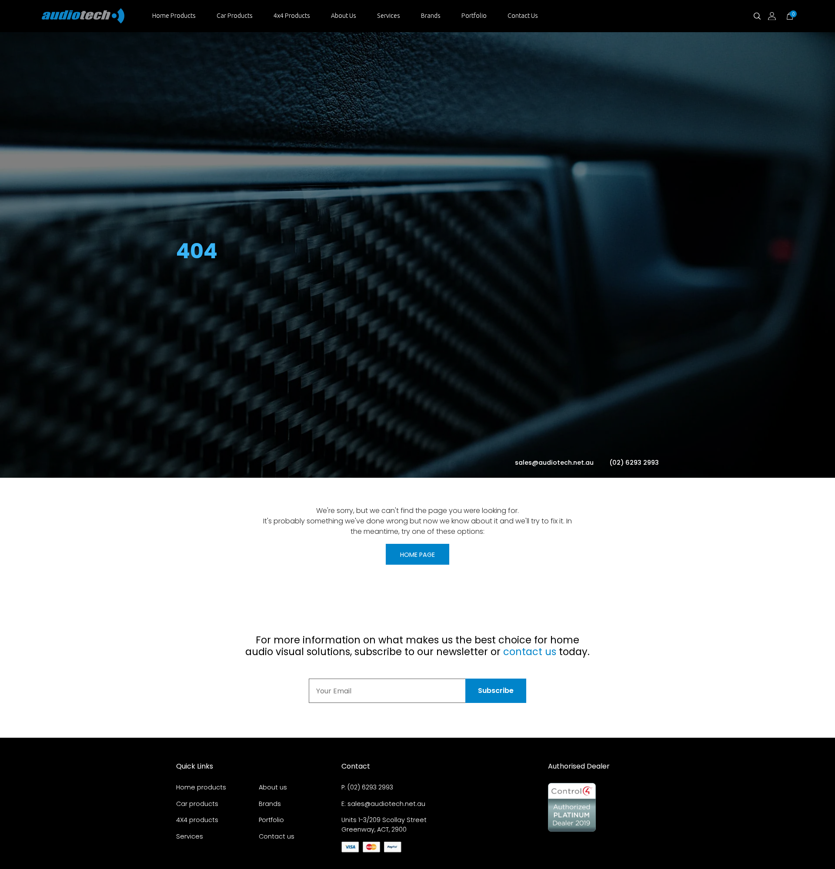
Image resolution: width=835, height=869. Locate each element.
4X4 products (197, 820)
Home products (201, 787)
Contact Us (523, 15)
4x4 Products (292, 15)
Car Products (235, 15)
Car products (197, 803)
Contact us (276, 836)
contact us (529, 652)
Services (388, 15)
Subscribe (496, 691)
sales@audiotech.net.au (555, 462)
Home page (417, 554)
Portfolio (474, 15)
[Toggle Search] (757, 16)
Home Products (174, 15)
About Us (343, 15)
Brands (431, 15)
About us (273, 787)
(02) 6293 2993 (634, 462)
